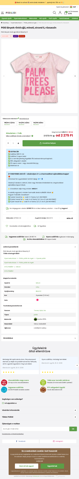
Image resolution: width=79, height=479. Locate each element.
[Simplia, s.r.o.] (60, 476)
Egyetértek (52, 466)
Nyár (41, 310)
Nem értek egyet (26, 466)
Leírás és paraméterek (10, 247)
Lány (37, 287)
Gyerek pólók (41, 258)
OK (73, 429)
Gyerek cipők (7, 18)
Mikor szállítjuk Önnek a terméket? (18, 136)
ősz (45, 310)
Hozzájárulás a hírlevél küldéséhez (13, 434)
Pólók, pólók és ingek (30, 23)
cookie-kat (39, 461)
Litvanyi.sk (36, 476)
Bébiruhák (33, 18)
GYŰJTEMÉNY (8, 267)
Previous (4, 76)
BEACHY (38, 291)
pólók (36, 315)
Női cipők (42, 18)
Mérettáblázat (24, 119)
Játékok (75, 18)
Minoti (18, 267)
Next (75, 76)
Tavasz (36, 310)
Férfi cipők (53, 18)
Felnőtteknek (64, 18)
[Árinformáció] (54, 136)
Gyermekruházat (20, 18)
